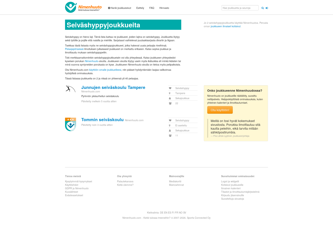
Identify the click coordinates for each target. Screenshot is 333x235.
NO (180, 212)
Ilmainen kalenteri (231, 188)
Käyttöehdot (71, 184)
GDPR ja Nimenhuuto (77, 188)
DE (161, 212)
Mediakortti (175, 181)
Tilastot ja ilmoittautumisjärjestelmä (240, 191)
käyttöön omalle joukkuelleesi (105, 69)
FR (176, 212)
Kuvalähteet (71, 191)
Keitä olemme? (125, 184)
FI (173, 212)
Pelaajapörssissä (74, 49)
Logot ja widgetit (230, 181)
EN (165, 212)
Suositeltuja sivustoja (232, 198)
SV (184, 212)
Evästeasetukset (74, 195)
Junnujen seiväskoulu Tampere (113, 87)
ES (169, 212)
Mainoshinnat (176, 184)
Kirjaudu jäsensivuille (232, 195)
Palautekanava (125, 181)
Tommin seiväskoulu (102, 119)
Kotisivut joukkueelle (232, 184)
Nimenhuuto (91, 61)
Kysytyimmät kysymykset (78, 181)
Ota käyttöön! (220, 110)
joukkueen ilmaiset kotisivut (226, 26)
